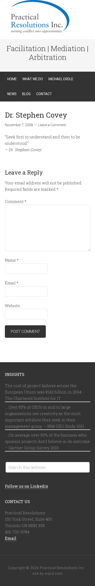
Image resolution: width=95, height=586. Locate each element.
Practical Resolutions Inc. (47, 17)
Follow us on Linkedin (26, 486)
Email (11, 282)
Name (12, 260)
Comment (15, 201)
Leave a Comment (52, 125)
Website (12, 305)
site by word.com (47, 573)
